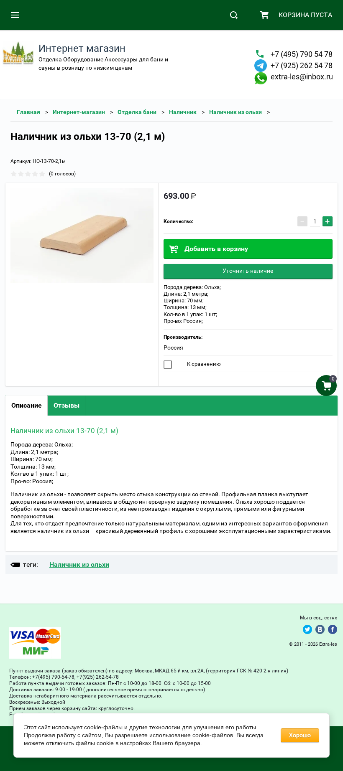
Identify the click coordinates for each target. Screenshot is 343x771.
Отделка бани (137, 112)
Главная (28, 112)
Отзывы (66, 405)
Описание (26, 405)
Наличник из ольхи (235, 112)
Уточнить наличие (248, 270)
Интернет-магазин (79, 112)
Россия (173, 347)
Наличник (183, 112)
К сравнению (203, 364)
